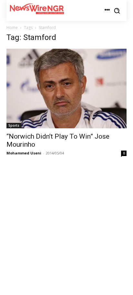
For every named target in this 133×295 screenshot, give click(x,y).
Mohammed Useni (23, 153)
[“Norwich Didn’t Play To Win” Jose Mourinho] (66, 88)
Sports (13, 125)
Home (12, 27)
